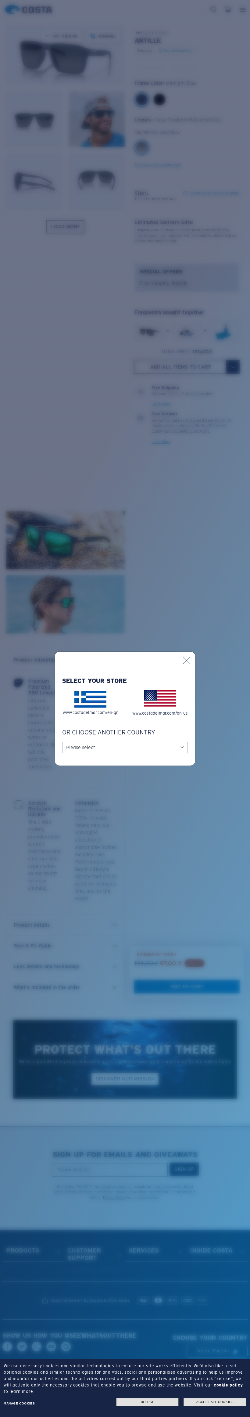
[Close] (186, 660)
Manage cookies (19, 1403)
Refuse (148, 1402)
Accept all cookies (215, 1402)
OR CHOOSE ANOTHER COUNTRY (108, 732)
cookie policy (228, 1385)
